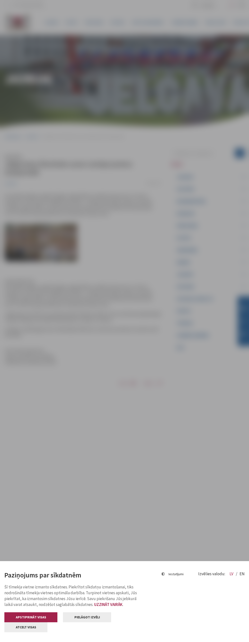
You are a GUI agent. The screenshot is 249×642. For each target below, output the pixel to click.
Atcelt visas (26, 627)
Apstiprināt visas (31, 617)
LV (232, 573)
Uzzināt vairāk (108, 604)
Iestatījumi (176, 574)
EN (242, 573)
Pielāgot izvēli (87, 617)
